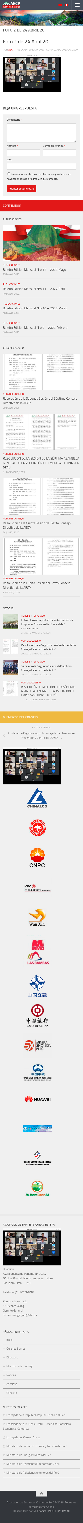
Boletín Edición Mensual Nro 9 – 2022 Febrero (35, 328)
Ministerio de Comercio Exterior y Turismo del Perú (36, 1446)
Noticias (25, 616)
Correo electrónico (54, 145)
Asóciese (11, 1384)
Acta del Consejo (13, 394)
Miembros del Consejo (19, 1366)
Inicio (9, 1340)
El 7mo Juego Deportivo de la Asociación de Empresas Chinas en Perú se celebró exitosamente (47, 624)
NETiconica (39, 1511)
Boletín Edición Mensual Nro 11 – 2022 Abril (34, 289)
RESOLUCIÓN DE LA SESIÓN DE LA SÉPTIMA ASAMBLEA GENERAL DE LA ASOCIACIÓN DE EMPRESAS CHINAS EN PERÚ (41, 462)
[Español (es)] (66, 5)
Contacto (11, 1393)
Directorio (12, 1357)
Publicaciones (11, 265)
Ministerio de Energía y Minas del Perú (29, 1455)
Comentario (14, 119)
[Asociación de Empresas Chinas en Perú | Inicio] (14, 5)
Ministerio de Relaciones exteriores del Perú (32, 1472)
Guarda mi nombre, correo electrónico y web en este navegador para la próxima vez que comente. (39, 176)
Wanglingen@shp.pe (24, 1315)
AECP (11, 49)
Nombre (12, 145)
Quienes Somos (15, 1348)
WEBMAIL (64, 1511)
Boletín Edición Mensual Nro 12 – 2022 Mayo (34, 270)
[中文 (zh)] (60, 5)
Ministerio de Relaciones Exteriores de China (32, 1464)
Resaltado (39, 616)
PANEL (52, 1511)
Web (9, 159)
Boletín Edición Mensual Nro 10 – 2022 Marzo (35, 308)
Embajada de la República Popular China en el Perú (36, 1415)
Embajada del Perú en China (23, 1437)
